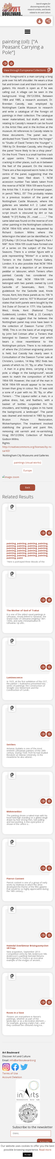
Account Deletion (12, 1077)
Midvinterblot (14, 811)
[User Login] (40, 21)
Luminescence (14, 677)
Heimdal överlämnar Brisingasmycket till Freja (27, 946)
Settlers (11, 744)
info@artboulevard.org (22, 1060)
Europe (27, 470)
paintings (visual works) (27, 462)
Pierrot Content (15, 878)
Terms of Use (10, 1073)
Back (27, 487)
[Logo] (12, 9)
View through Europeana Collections (25, 70)
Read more (45, 1149)
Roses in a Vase (15, 1013)
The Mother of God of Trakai (23, 610)
